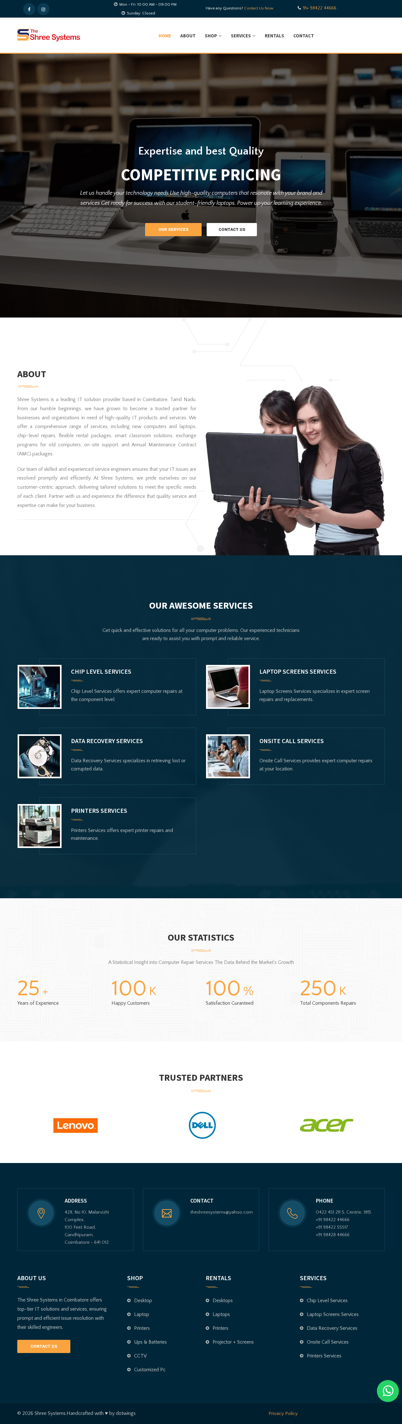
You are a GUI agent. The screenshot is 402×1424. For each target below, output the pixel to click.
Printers (142, 1328)
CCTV (140, 1356)
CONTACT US (232, 229)
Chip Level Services (101, 671)
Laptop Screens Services (297, 671)
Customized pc (150, 1369)
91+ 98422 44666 (319, 8)
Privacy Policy (283, 1413)
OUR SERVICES (173, 229)
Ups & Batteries (150, 1342)
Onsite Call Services (291, 741)
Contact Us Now (259, 8)
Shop (211, 36)
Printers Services (99, 810)
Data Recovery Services (107, 741)
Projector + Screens (233, 1342)
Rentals (274, 36)
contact (303, 36)
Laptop (141, 1314)
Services (241, 36)
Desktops (223, 1300)
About (188, 36)
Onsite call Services (328, 1342)
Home (165, 36)
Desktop (143, 1300)
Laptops (221, 1314)
